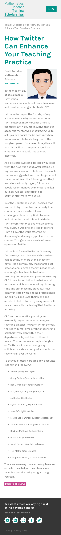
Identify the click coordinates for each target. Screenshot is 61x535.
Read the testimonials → (18, 512)
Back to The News (15, 483)
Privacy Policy (20, 530)
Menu (51, 8)
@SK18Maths (11, 83)
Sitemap (8, 530)
